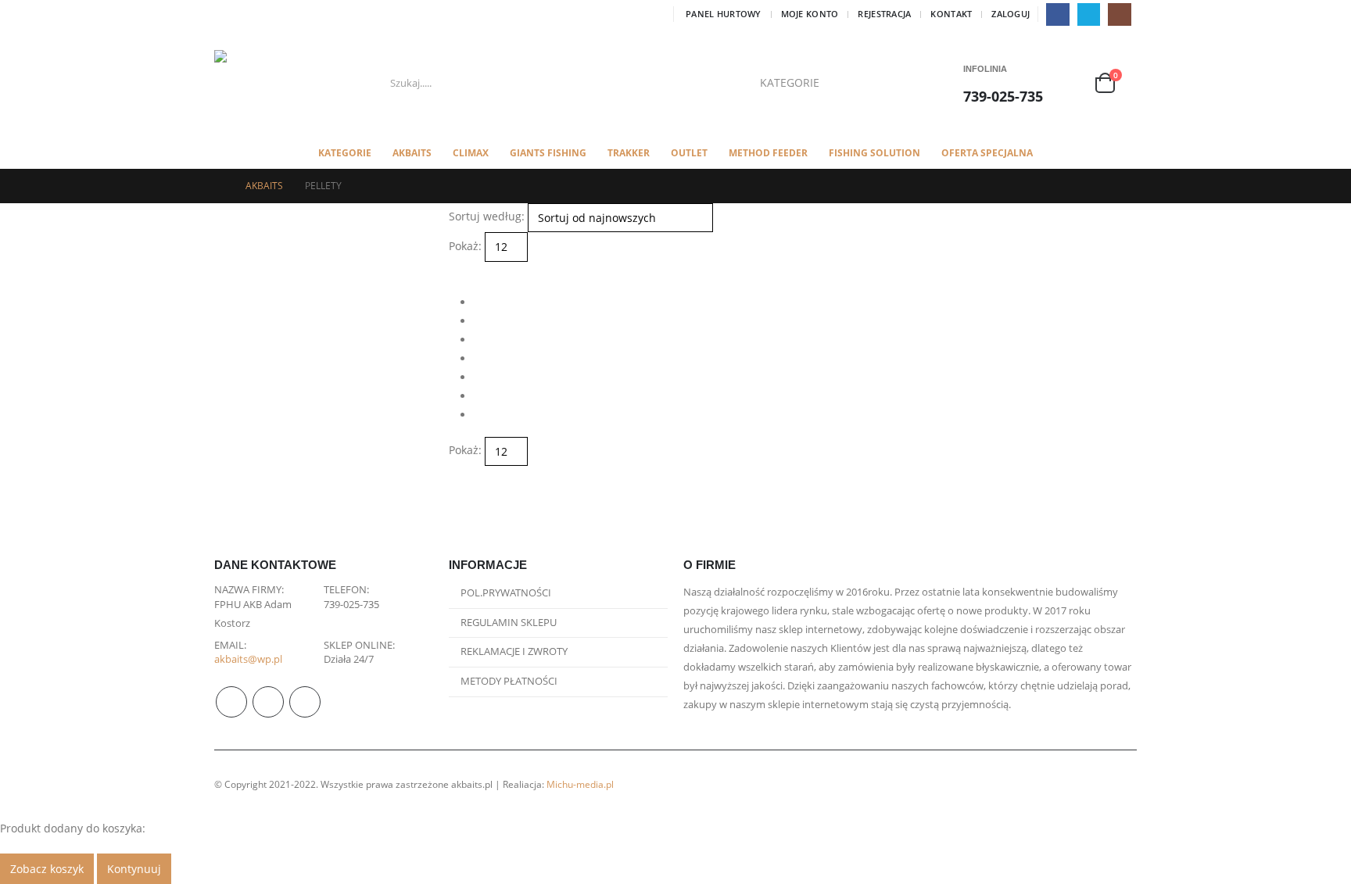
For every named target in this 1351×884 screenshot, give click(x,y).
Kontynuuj (134, 868)
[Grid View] (455, 270)
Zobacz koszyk (47, 868)
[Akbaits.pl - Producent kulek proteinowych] (253, 83)
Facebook (231, 702)
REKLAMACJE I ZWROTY (514, 651)
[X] (1088, 14)
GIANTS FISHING (548, 152)
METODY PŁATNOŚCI (508, 681)
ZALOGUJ (1010, 14)
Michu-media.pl (580, 784)
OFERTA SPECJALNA (987, 152)
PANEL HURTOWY (724, 14)
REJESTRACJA (884, 14)
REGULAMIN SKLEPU (508, 622)
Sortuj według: (487, 216)
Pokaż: (465, 245)
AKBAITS (412, 152)
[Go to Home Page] (219, 186)
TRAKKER (628, 152)
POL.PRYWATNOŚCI (505, 592)
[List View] (468, 270)
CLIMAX (471, 152)
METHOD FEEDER (768, 152)
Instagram (305, 702)
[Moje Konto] (1074, 83)
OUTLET (689, 152)
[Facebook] (1057, 14)
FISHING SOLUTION (874, 152)
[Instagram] (1119, 14)
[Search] (878, 82)
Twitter (268, 702)
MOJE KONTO (810, 14)
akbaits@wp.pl (248, 659)
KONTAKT (951, 14)
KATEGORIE (344, 152)
